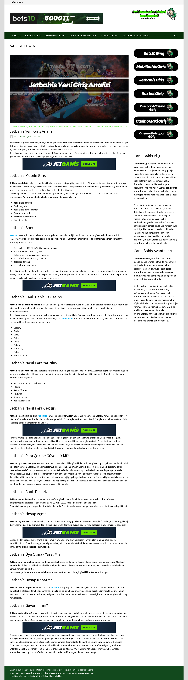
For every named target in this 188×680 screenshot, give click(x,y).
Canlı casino (67, 318)
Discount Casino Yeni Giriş (136, 35)
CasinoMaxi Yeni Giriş (55, 35)
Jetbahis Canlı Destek (38, 126)
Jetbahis (23, 126)
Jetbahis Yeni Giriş (109, 35)
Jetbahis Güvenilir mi (58, 126)
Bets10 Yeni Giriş (33, 35)
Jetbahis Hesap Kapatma (80, 126)
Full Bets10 (21, 137)
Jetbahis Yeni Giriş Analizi (31, 131)
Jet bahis (14, 126)
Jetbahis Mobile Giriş (102, 126)
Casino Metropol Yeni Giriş (83, 35)
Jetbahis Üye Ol (120, 126)
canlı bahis (171, 187)
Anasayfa (16, 35)
